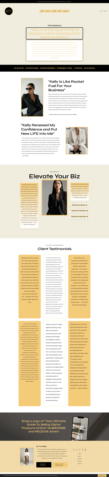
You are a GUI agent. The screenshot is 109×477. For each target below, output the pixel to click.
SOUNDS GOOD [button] (102, 475)
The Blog (79, 463)
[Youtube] (85, 450)
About (47, 11)
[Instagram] (100, 11)
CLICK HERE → (68, 1)
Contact (65, 11)
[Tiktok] (106, 11)
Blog (59, 11)
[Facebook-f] (104, 11)
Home (42, 11)
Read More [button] (55, 475)
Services (79, 458)
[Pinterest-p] (102, 11)
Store (54, 11)
